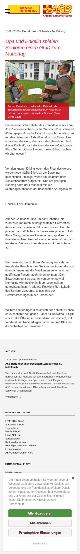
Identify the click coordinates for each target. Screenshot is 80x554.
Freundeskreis (13, 449)
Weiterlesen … (13, 396)
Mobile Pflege (12, 431)
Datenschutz (40, 543)
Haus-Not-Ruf (12, 435)
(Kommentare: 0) (27, 359)
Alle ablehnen (40, 523)
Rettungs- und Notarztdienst (20, 445)
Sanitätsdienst (12, 438)
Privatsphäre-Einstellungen (40, 532)
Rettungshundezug (15, 442)
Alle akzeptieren (40, 513)
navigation (8, 11)
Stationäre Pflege (14, 424)
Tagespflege (11, 428)
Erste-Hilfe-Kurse (14, 421)
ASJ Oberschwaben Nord (19, 452)
